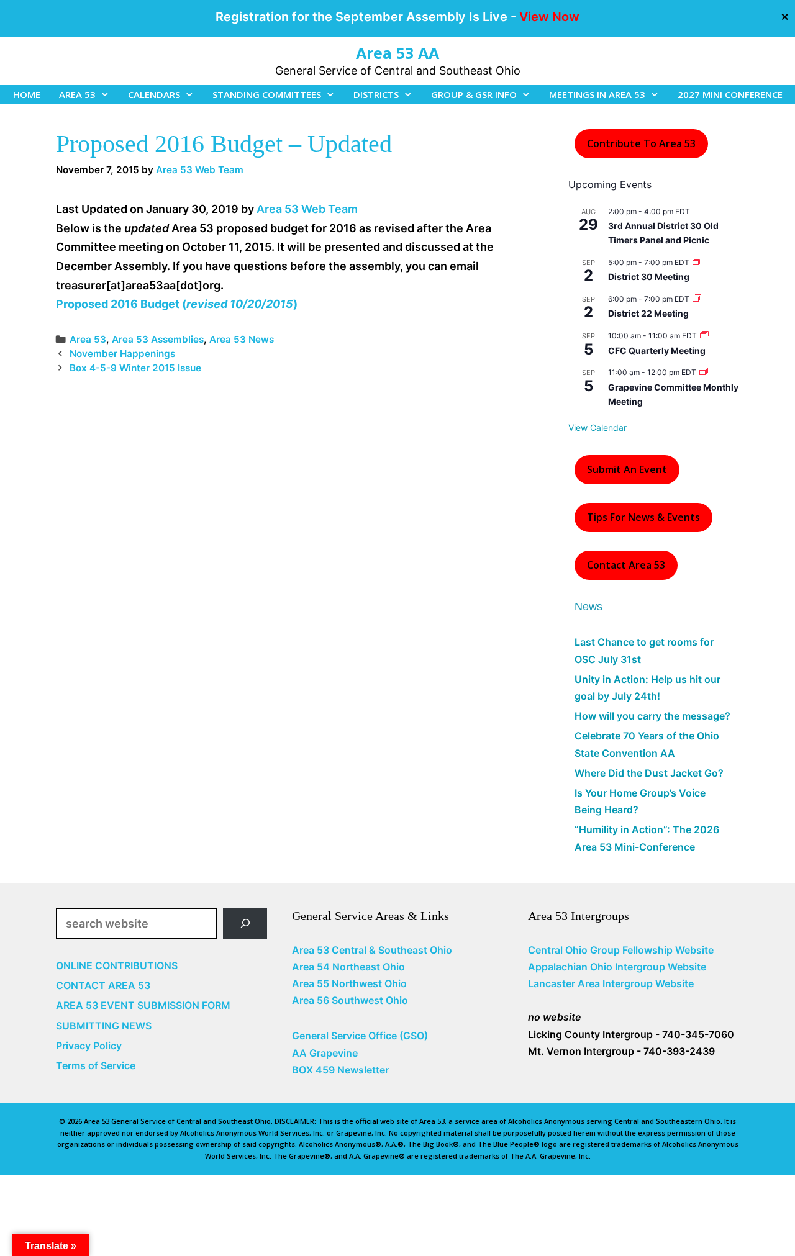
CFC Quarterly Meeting (657, 350)
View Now (549, 16)
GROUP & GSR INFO (474, 94)
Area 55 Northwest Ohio (349, 983)
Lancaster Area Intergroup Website (611, 983)
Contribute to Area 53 (641, 143)
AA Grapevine (325, 1053)
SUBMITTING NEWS (104, 1025)
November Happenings (122, 353)
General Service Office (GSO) (360, 1035)
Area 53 (88, 339)
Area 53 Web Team (307, 208)
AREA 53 (77, 94)
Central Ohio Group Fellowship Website (621, 950)
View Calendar (597, 427)
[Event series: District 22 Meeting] (697, 299)
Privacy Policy (89, 1045)
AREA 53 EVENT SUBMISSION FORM (143, 1005)
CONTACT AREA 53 (103, 985)
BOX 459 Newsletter (340, 1070)
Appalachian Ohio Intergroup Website (617, 966)
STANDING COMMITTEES (266, 94)
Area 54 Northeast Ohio (348, 966)
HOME (26, 94)
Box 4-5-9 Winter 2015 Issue (135, 368)
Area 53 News (241, 339)
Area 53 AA (397, 52)
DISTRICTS (376, 94)
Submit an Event (627, 469)
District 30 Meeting (648, 276)
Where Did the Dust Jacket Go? (649, 773)
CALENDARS (154, 94)
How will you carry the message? (652, 716)
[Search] (245, 923)
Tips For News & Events (643, 517)
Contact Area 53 (626, 565)
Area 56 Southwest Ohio (350, 1000)
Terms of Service (95, 1065)
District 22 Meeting (648, 313)
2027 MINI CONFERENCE (730, 94)
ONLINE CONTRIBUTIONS (117, 965)
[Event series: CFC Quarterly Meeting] (704, 335)
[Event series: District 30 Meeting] (697, 262)
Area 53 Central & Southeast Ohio (372, 950)
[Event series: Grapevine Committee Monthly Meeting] (703, 372)
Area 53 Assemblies (158, 339)
